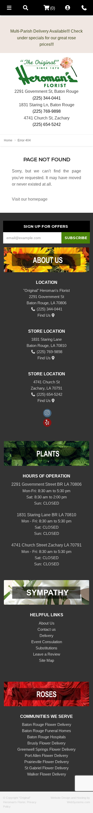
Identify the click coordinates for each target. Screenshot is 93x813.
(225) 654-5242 (47, 124)
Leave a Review (46, 654)
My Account (67, 7)
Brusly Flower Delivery (46, 743)
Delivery (46, 635)
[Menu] (9, 7)
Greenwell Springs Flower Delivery (46, 749)
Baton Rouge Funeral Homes (46, 730)
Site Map (46, 660)
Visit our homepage (30, 199)
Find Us (44, 315)
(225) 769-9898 (47, 111)
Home (8, 140)
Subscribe (76, 237)
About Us (47, 623)
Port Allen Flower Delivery (46, 755)
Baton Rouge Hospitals (46, 737)
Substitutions (46, 648)
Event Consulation (46, 642)
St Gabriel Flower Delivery (47, 768)
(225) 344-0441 (47, 98)
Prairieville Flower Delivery (46, 761)
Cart (45, 7)
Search (25, 7)
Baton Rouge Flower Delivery (46, 724)
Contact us (46, 629)
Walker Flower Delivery (46, 774)
